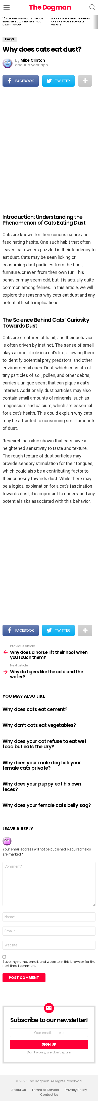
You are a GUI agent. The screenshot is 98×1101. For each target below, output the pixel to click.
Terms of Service (45, 1090)
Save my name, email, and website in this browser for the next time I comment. (49, 964)
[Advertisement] (49, 147)
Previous (2, 22)
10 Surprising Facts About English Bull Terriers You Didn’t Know (23, 21)
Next (95, 22)
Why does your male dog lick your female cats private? (42, 765)
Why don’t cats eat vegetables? (39, 725)
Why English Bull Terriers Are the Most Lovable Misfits (70, 21)
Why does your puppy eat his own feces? (42, 786)
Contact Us (49, 1095)
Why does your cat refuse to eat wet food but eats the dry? (44, 744)
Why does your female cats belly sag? (47, 805)
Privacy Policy (76, 1090)
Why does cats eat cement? (35, 709)
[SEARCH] (92, 7)
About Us (18, 1090)
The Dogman (50, 7)
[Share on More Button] (85, 81)
